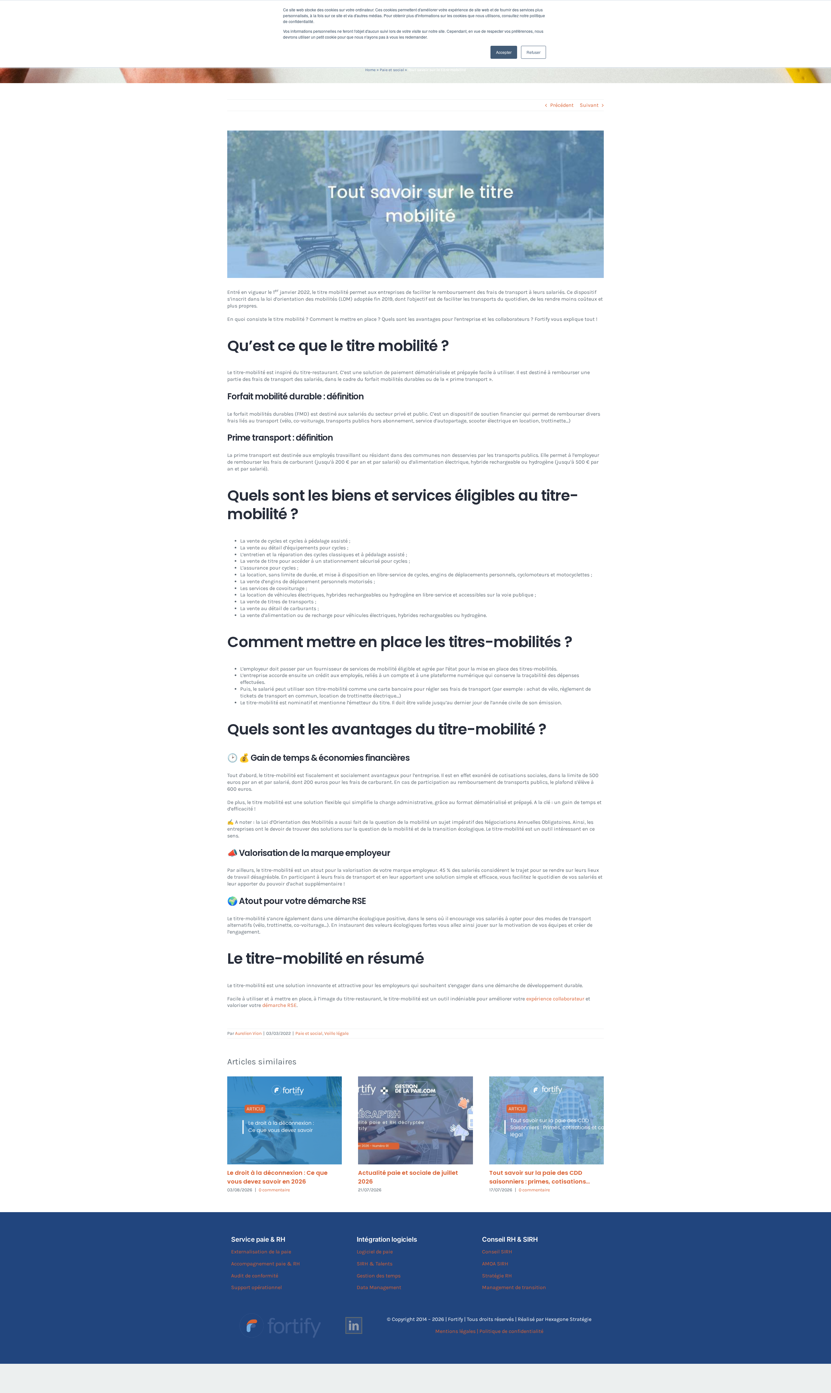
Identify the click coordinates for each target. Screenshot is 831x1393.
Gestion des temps (379, 1276)
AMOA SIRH (495, 1264)
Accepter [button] (504, 52)
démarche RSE (279, 1005)
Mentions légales (455, 1331)
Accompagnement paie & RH (265, 1264)
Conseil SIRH (497, 1252)
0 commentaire (274, 1190)
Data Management (379, 1287)
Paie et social (392, 70)
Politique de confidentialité (511, 1331)
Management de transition (514, 1287)
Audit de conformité (254, 1276)
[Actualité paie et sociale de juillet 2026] (415, 1120)
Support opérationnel (256, 1287)
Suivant (589, 105)
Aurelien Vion (248, 1033)
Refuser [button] (533, 52)
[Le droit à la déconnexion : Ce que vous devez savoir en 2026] (284, 1120)
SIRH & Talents (374, 1264)
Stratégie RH (497, 1276)
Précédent (562, 105)
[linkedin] (353, 1325)
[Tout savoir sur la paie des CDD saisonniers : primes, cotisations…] (546, 1120)
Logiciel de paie (375, 1252)
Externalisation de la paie (261, 1252)
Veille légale (336, 1033)
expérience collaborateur (555, 999)
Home (370, 70)
